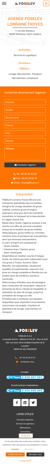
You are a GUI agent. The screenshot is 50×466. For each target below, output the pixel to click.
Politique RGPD (25, 461)
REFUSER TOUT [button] (35, 454)
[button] (25, 165)
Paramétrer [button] (26, 436)
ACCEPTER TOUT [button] (15, 454)
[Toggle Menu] (4, 3)
